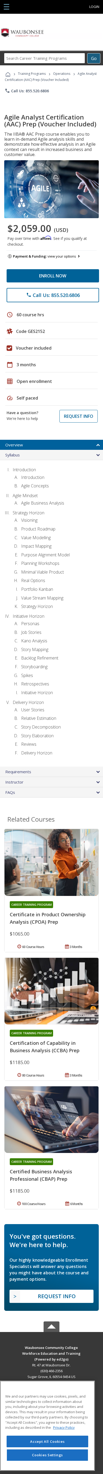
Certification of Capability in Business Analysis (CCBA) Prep (44, 1047)
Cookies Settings (47, 1455)
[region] (47, 1426)
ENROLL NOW (52, 276)
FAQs (10, 792)
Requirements (18, 771)
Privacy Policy (64, 1427)
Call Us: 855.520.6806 (27, 90)
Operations (61, 73)
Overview (14, 444)
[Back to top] (51, 1347)
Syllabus (12, 454)
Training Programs (32, 73)
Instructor (14, 782)
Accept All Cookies (47, 1441)
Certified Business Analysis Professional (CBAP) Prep (41, 1175)
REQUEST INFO (78, 416)
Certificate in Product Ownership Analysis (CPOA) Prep (48, 918)
